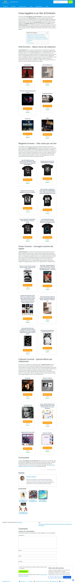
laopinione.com (6, 581)
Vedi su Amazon (27, 81)
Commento (21, 535)
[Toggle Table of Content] (46, 33)
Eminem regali (52, 524)
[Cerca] (70, 1)
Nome (20, 550)
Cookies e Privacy (22, 6)
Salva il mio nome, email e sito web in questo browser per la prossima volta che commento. (37, 567)
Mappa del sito (39, 6)
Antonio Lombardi (31, 476)
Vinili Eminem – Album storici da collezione (36, 34)
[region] (60, 573)
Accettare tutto (67, 577)
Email (20, 556)
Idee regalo (19, 522)
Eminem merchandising (43, 524)
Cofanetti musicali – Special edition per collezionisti (37, 38)
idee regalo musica (60, 524)
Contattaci (13, 6)
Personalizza (52, 577)
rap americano (68, 524)
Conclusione (29, 40)
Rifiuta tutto (59, 577)
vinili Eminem (41, 525)
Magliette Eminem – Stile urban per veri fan (36, 36)
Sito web (20, 561)
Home (31, 6)
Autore (28, 41)
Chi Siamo (5, 6)
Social (47, 6)
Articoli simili (31, 43)
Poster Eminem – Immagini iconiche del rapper (36, 37)
